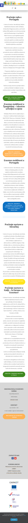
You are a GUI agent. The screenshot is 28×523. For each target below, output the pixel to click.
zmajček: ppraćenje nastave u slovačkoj (14, 281)
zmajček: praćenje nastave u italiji (14, 374)
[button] (2, 5)
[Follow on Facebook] (13, 458)
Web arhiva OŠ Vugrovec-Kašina (14, 416)
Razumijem (14, 519)
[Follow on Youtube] (15, 458)
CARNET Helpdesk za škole (14, 470)
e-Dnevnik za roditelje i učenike (14, 473)
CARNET (14, 468)
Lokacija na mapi (14, 399)
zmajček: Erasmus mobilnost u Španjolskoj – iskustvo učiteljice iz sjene (14, 153)
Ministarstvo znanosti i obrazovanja (14, 466)
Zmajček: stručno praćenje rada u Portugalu (14, 98)
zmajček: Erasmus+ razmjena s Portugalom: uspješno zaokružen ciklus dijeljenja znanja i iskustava (14, 207)
